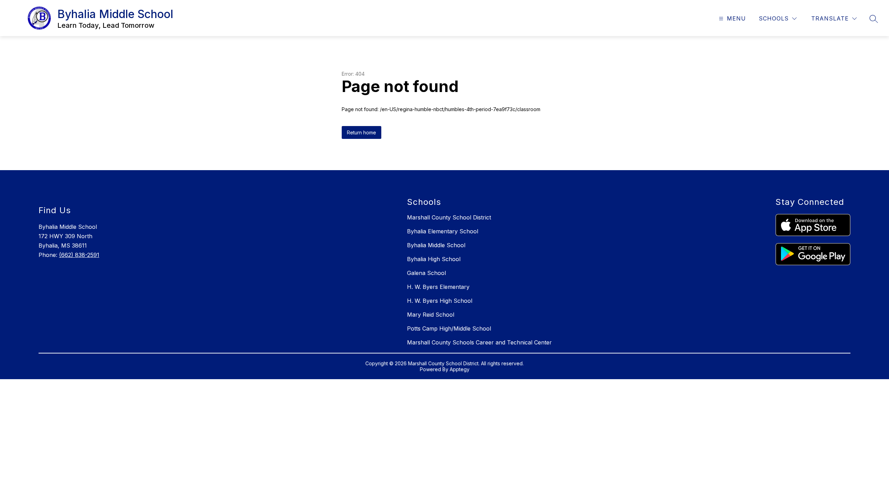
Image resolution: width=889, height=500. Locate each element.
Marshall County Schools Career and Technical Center (479, 342)
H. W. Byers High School (439, 300)
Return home (361, 132)
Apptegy (460, 369)
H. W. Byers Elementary (438, 286)
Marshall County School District (449, 217)
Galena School (426, 272)
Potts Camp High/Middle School (449, 328)
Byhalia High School (433, 259)
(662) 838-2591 (79, 254)
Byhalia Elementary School (442, 231)
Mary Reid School (430, 314)
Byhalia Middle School (436, 245)
